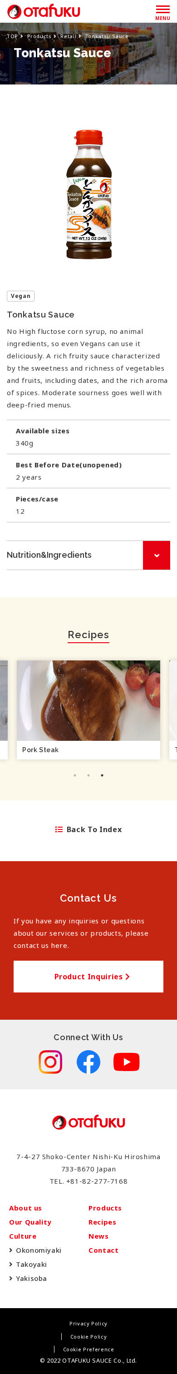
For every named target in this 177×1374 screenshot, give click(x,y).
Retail (68, 36)
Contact (103, 1250)
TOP (12, 36)
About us (25, 1207)
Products (39, 36)
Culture (22, 1235)
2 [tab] (88, 775)
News (98, 1235)
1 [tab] (74, 775)
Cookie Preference (88, 1349)
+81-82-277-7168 (97, 1181)
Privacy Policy (88, 1323)
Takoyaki (31, 1264)
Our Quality (30, 1221)
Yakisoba (31, 1278)
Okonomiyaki (39, 1250)
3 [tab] (102, 775)
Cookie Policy (88, 1336)
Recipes (102, 1221)
